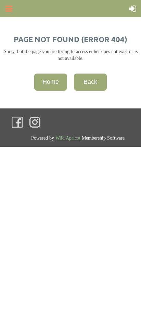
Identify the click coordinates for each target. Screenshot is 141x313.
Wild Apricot (67, 138)
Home (50, 81)
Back (90, 81)
